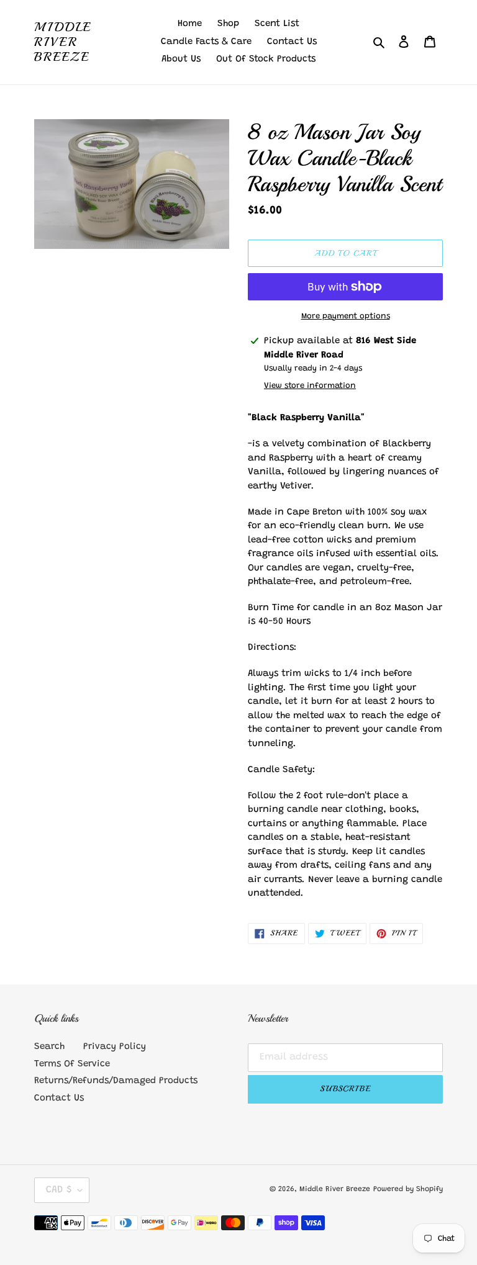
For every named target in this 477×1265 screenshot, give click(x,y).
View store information (310, 386)
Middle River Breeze (62, 42)
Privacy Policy (114, 1046)
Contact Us (59, 1098)
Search (49, 1046)
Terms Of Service (72, 1064)
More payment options (345, 316)
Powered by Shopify (408, 1189)
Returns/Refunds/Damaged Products (116, 1081)
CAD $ (58, 1190)
